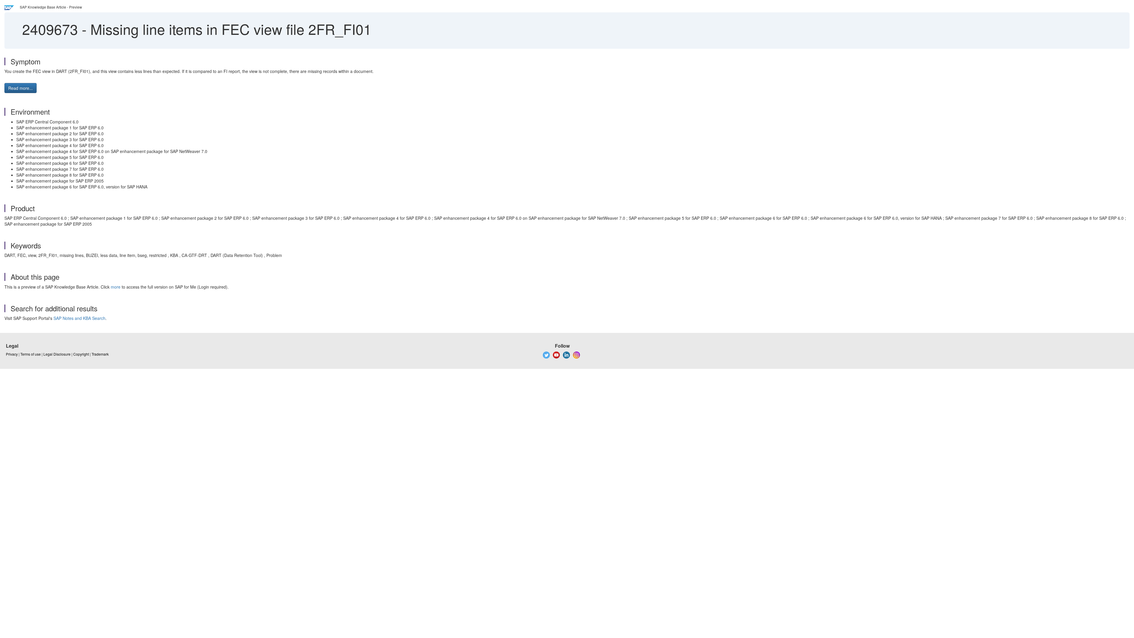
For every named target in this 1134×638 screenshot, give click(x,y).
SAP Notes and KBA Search (79, 318)
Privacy (12, 354)
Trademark (100, 354)
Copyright (81, 354)
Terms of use (30, 354)
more (115, 287)
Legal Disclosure (57, 354)
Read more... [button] (20, 88)
